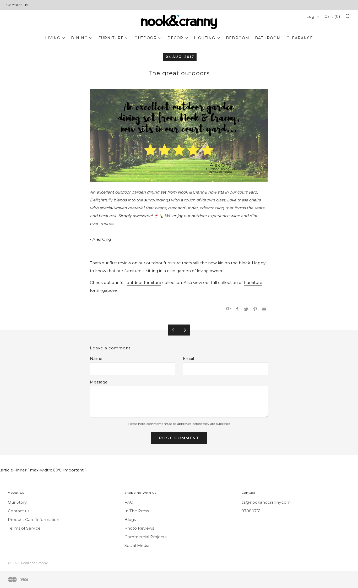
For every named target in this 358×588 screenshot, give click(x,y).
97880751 (251, 510)
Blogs (130, 519)
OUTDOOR (145, 38)
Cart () (332, 16)
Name (96, 358)
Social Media (136, 545)
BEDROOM (237, 38)
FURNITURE (111, 38)
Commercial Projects (145, 536)
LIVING (52, 38)
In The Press (136, 510)
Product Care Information (33, 519)
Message (99, 382)
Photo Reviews (139, 528)
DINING (79, 38)
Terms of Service (24, 528)
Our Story (17, 502)
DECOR (175, 38)
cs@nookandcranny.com (266, 502)
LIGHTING (204, 38)
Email (188, 358)
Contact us (17, 5)
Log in (312, 16)
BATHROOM (268, 38)
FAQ (128, 502)
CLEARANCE (299, 38)
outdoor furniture (144, 282)
